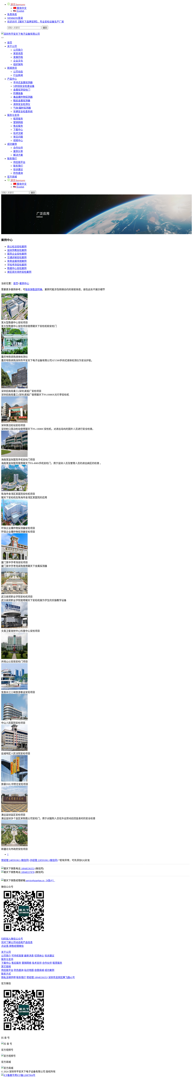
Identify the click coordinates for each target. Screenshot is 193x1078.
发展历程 (18, 57)
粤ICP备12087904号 (25, 1075)
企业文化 (18, 60)
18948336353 (27, 868)
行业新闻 (18, 75)
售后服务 (18, 126)
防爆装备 (18, 93)
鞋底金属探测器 (21, 100)
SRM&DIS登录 (15, 18)
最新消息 (29, 955)
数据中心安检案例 (17, 268)
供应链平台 (19, 162)
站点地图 (29, 970)
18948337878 (27, 872)
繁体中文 (21, 8)
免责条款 (12, 14)
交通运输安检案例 (17, 257)
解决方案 (18, 155)
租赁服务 (18, 118)
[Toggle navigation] (2, 37)
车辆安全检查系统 (23, 111)
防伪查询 (18, 173)
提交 (33, 193)
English (20, 11)
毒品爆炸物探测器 (23, 97)
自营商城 (39, 970)
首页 (9, 42)
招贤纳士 (39, 955)
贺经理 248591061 (15, 860)
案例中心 (24, 283)
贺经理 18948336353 (37, 977)
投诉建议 (18, 169)
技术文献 (18, 133)
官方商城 (12, 176)
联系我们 (12, 158)
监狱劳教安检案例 (17, 250)
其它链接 (6, 966)
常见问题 (18, 137)
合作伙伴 (18, 147)
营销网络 (18, 122)
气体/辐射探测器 (22, 108)
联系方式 (6, 973)
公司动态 (18, 71)
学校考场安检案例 (17, 264)
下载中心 (18, 129)
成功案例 (12, 144)
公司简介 (18, 50)
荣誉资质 (18, 53)
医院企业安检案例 (17, 254)
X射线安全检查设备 (23, 86)
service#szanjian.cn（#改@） (40, 880)
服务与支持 (13, 115)
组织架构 (18, 64)
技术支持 (37, 963)
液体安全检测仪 (21, 104)
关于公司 (12, 46)
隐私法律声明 (8, 977)
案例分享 (18, 151)
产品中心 (12, 79)
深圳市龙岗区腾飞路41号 (61, 977)
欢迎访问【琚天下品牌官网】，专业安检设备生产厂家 (35, 21)
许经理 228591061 (44, 860)
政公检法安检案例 (17, 246)
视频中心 (18, 140)
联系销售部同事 (33, 289)
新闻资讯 (12, 68)
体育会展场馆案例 (17, 261)
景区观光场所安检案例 (19, 272)
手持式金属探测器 (23, 82)
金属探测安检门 (21, 89)
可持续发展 (17, 955)
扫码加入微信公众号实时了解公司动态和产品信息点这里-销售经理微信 (17, 942)
